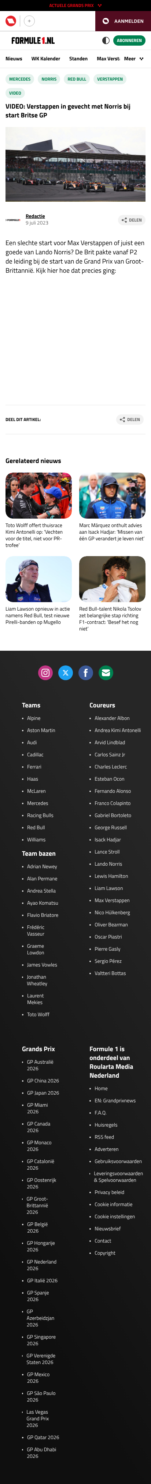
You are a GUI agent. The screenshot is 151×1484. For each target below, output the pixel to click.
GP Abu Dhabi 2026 (41, 1453)
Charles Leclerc (111, 767)
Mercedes (19, 78)
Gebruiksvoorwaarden (118, 1161)
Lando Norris (108, 864)
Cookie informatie (113, 1204)
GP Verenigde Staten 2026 (40, 1359)
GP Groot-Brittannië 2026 (37, 1206)
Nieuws (13, 59)
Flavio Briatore (42, 915)
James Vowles (42, 965)
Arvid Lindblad (110, 742)
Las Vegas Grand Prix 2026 (37, 1419)
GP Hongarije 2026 (41, 1246)
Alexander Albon (112, 718)
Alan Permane (42, 879)
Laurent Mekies (35, 999)
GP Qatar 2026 (43, 1437)
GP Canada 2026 (39, 1127)
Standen (78, 59)
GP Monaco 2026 (39, 1146)
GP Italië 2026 (42, 1281)
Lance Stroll (107, 852)
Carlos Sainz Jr (110, 755)
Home (101, 1088)
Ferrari (34, 767)
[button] (123, 21)
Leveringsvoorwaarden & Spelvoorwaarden (118, 1177)
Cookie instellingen (115, 1216)
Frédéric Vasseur (35, 930)
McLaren (36, 791)
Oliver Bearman (111, 925)
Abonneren (129, 40)
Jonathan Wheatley (37, 980)
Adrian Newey (42, 866)
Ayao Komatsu (42, 903)
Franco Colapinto (112, 803)
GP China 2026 (43, 1081)
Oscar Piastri (108, 937)
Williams (36, 840)
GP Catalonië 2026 (40, 1165)
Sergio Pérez (108, 961)
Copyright (105, 1253)
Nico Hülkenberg (112, 912)
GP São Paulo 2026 (41, 1396)
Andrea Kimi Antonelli (118, 730)
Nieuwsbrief (108, 1229)
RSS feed (104, 1137)
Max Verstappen (115, 59)
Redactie (35, 216)
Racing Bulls (40, 815)
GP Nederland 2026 (41, 1265)
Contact (103, 1241)
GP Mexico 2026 (38, 1378)
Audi (32, 742)
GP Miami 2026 (37, 1108)
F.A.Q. (101, 1113)
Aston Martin (41, 730)
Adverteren (106, 1149)
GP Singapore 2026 (41, 1340)
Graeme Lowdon (35, 949)
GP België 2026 (37, 1227)
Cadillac (35, 755)
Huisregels (106, 1125)
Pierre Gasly (107, 949)
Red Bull (76, 78)
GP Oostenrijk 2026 (41, 1183)
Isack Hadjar (108, 840)
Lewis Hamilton (111, 876)
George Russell (111, 827)
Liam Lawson (109, 888)
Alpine (34, 718)
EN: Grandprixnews (115, 1101)
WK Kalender (46, 59)
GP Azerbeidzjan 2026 (40, 1318)
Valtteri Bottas (110, 973)
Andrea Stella (41, 891)
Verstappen (110, 78)
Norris (48, 78)
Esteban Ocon (109, 779)
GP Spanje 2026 (38, 1296)
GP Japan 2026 (43, 1093)
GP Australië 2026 (40, 1065)
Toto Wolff (38, 1014)
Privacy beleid (109, 1192)
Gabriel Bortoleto (113, 815)
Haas (32, 779)
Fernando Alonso (113, 791)
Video (15, 92)
